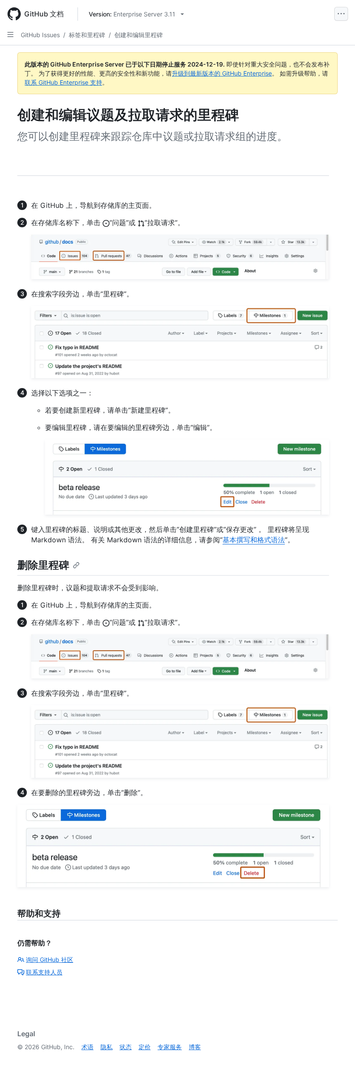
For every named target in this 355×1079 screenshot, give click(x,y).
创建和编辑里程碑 (138, 34)
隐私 (106, 1046)
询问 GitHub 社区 (49, 959)
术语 (87, 1046)
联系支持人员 (44, 972)
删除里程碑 (43, 565)
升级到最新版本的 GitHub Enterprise (222, 73)
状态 (125, 1046)
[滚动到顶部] (336, 1060)
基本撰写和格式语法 (254, 539)
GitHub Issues (40, 34)
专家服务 (170, 1046)
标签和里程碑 (87, 34)
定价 (145, 1046)
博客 (195, 1046)
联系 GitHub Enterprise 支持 (63, 82)
